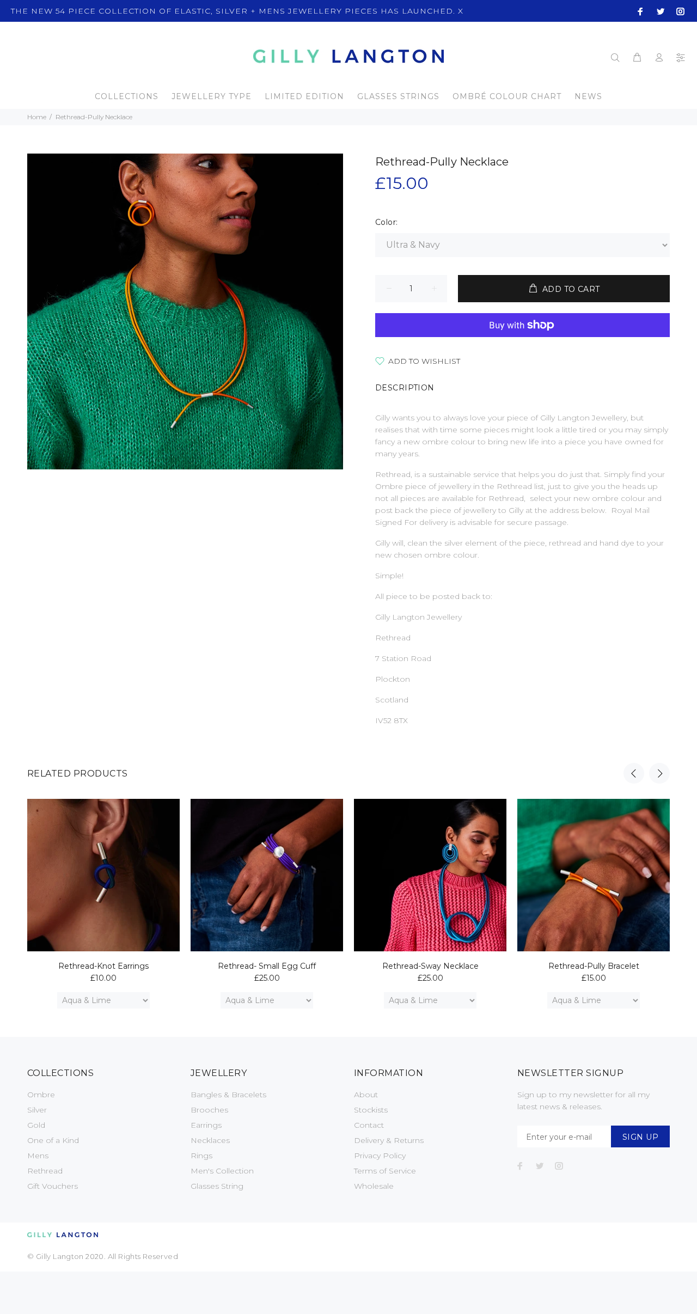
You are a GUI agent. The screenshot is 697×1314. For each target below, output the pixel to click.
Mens (37, 1155)
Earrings (206, 1125)
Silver (37, 1110)
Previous (633, 773)
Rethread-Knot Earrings (103, 966)
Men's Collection (222, 1171)
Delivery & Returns (389, 1140)
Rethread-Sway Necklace (430, 966)
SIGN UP (640, 1137)
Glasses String (217, 1186)
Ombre (41, 1094)
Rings (201, 1155)
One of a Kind (53, 1140)
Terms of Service (385, 1171)
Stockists (371, 1110)
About (366, 1094)
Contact (369, 1125)
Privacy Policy (380, 1155)
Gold (36, 1125)
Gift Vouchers (52, 1186)
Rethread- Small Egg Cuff (267, 966)
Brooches (209, 1110)
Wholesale (374, 1186)
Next (659, 773)
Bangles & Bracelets (228, 1094)
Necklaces (210, 1140)
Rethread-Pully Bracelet (593, 966)
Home (36, 117)
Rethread (45, 1171)
